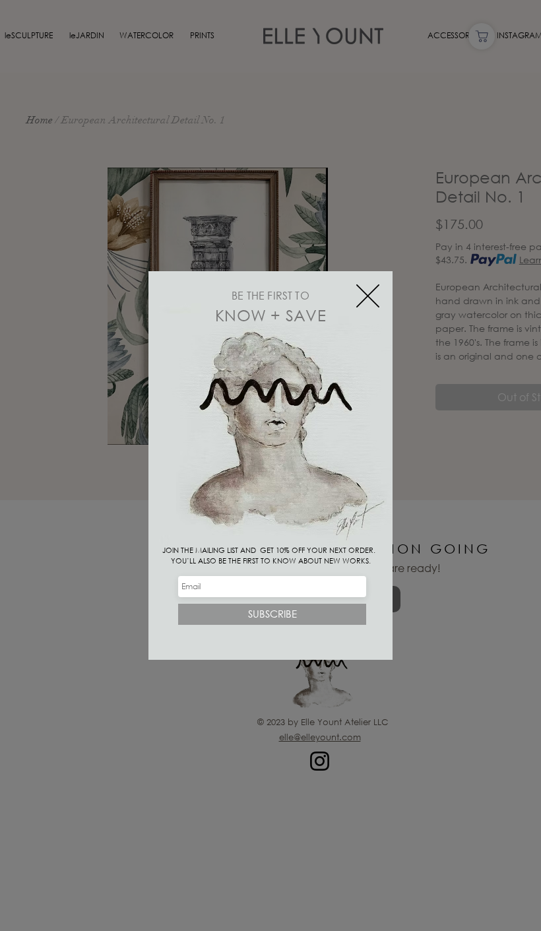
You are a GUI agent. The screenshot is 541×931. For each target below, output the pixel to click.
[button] (367, 295)
